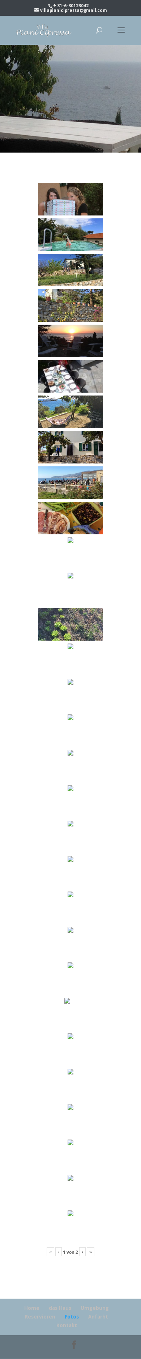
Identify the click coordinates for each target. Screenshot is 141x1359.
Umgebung (95, 1308)
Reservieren (40, 1317)
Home (31, 1308)
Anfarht (98, 1317)
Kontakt (66, 1325)
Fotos (72, 1317)
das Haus (60, 1308)
